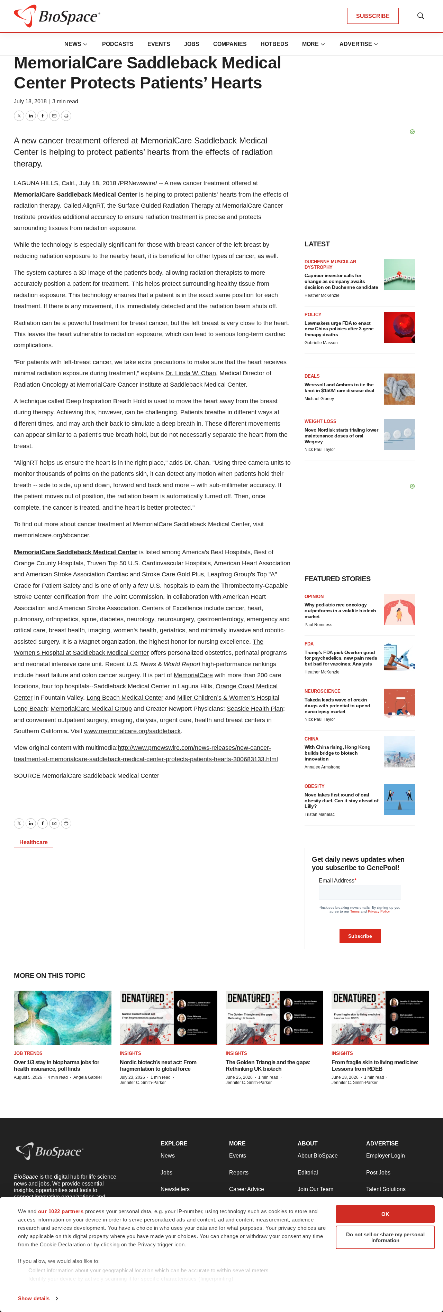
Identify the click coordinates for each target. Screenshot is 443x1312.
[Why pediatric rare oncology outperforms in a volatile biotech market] (399, 609)
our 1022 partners (61, 1211)
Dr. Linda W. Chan (190, 373)
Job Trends (28, 1053)
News (72, 44)
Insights (130, 1053)
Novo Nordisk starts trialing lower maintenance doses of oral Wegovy (341, 435)
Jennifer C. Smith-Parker (143, 1082)
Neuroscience (323, 691)
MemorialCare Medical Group (91, 708)
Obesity (315, 786)
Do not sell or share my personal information (385, 1237)
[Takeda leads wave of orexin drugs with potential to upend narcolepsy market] (399, 704)
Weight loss (320, 421)
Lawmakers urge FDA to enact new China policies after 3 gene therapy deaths (339, 329)
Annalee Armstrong (323, 767)
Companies (230, 44)
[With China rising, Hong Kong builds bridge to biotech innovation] (399, 751)
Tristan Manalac (320, 814)
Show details (33, 1298)
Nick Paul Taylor (320, 449)
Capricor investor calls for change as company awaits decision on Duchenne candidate (341, 281)
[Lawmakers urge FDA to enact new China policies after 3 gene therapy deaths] (399, 327)
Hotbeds (274, 44)
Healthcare (33, 842)
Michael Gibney (319, 398)
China (311, 739)
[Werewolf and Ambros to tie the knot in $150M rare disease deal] (399, 389)
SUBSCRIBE (373, 16)
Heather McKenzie (322, 295)
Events (158, 44)
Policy (313, 314)
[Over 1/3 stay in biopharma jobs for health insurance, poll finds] (62, 1018)
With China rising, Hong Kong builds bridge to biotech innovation (337, 753)
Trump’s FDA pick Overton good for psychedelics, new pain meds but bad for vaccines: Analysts (341, 658)
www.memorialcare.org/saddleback (132, 731)
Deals (312, 376)
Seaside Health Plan (255, 708)
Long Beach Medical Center (125, 697)
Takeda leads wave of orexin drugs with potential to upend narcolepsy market (337, 705)
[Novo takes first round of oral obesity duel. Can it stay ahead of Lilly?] (399, 799)
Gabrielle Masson (321, 342)
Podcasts (118, 44)
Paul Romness (318, 624)
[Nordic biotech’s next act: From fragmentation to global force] (168, 1018)
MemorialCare (193, 675)
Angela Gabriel (87, 1077)
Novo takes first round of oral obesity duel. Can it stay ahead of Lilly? (341, 800)
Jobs (191, 44)
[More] (85, 44)
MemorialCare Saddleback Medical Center (75, 194)
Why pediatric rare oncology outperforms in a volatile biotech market (340, 610)
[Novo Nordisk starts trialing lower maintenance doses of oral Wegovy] (399, 434)
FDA (309, 643)
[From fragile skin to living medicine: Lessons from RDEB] (380, 1018)
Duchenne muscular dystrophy (330, 264)
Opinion (314, 596)
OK (385, 1214)
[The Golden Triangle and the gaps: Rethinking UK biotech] (274, 1018)
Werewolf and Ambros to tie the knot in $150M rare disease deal (339, 387)
